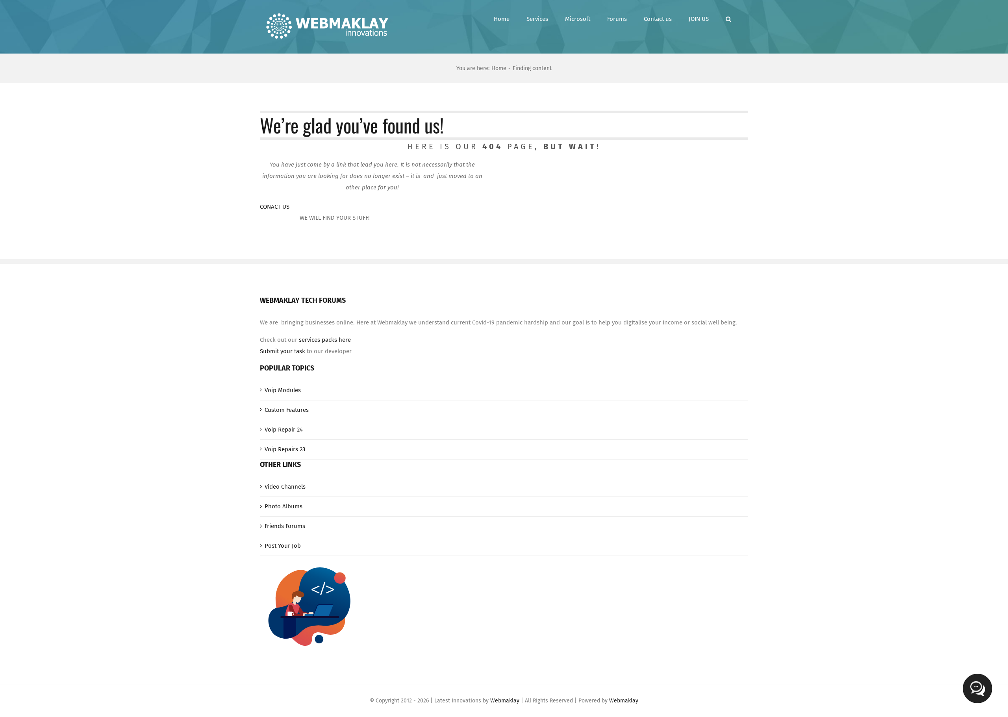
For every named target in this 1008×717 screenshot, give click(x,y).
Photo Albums (283, 506)
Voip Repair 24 (284, 429)
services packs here (325, 339)
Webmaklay (504, 700)
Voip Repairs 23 (285, 449)
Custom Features (287, 409)
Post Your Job (283, 545)
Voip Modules (283, 390)
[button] (728, 19)
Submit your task (282, 351)
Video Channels (285, 486)
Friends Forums (285, 526)
